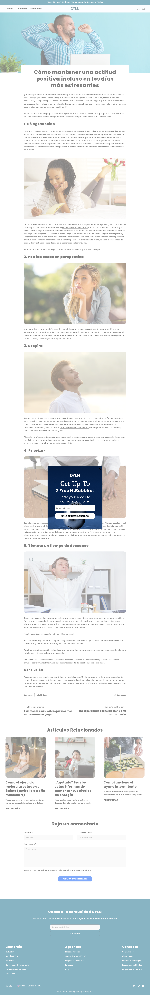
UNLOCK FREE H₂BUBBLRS (75, 516)
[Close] (99, 468)
